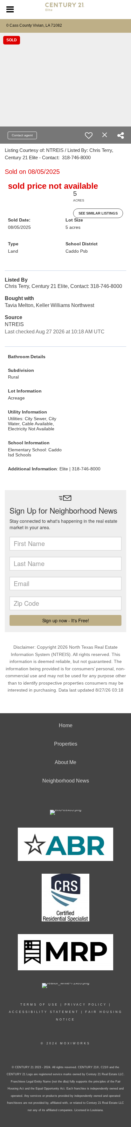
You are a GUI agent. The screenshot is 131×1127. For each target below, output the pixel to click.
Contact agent (22, 135)
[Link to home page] (65, 9)
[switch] (89, 135)
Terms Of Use (39, 1004)
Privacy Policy (86, 1004)
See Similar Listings (98, 213)
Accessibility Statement (44, 1012)
